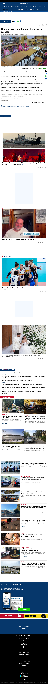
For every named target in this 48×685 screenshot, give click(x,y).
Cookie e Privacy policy (24, 652)
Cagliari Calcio (32, 9)
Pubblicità (24, 656)
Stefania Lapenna (5, 385)
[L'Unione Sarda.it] (24, 3)
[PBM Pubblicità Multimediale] (24, 647)
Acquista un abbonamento (24, 624)
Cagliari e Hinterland (21, 106)
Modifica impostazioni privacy (24, 661)
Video (12, 6)
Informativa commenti (24, 663)
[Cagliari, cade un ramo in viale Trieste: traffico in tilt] (13, 406)
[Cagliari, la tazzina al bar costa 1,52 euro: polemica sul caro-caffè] (10, 539)
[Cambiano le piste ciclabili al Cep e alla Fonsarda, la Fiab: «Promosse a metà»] (35, 437)
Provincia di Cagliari (11, 106)
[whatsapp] (8, 1)
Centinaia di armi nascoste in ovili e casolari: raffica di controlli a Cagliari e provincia (32, 478)
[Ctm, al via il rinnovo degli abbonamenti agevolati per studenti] (10, 496)
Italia (21, 6)
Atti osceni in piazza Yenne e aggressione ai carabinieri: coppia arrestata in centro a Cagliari (35, 418)
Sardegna (17, 6)
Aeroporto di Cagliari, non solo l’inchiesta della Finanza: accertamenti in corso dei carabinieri (33, 564)
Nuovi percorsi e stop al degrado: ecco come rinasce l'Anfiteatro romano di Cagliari (33, 521)
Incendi (38, 9)
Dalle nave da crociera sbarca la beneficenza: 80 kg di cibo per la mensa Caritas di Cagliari (33, 464)
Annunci (44, 6)
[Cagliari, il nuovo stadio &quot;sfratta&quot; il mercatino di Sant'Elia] (13, 436)
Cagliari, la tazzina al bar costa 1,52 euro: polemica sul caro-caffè (32, 535)
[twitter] (4, 1)
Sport (40, 6)
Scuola (10, 109)
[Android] (24, 676)
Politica (30, 6)
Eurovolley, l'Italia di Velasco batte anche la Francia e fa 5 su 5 (21, 288)
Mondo (25, 6)
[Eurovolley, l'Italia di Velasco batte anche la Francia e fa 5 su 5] (24, 272)
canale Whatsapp (42, 68)
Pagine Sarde (24, 630)
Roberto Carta (4, 374)
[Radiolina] (36, 616)
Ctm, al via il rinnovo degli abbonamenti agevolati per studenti (31, 492)
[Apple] (24, 673)
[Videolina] (12, 615)
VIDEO (24, 164)
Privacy (5, 109)
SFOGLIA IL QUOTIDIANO (5, 11)
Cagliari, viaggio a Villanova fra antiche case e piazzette (19, 239)
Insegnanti (15, 109)
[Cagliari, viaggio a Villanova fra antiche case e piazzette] (24, 223)
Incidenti (26, 9)
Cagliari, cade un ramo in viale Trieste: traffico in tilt (16, 373)
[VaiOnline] (24, 644)
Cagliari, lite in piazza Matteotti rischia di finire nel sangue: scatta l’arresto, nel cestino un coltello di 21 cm (33, 507)
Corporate (24, 665)
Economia (35, 6)
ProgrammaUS (6, 6)
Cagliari (6, 21)
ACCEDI (43, 1)
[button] (13, 21)
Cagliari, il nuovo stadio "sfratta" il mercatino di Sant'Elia (17, 380)
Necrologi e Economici (24, 654)
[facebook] (6, 1)
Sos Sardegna (20, 9)
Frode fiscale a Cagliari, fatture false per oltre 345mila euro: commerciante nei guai (33, 549)
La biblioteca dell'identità (24, 626)
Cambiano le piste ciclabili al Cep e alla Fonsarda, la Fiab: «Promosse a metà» (22, 384)
